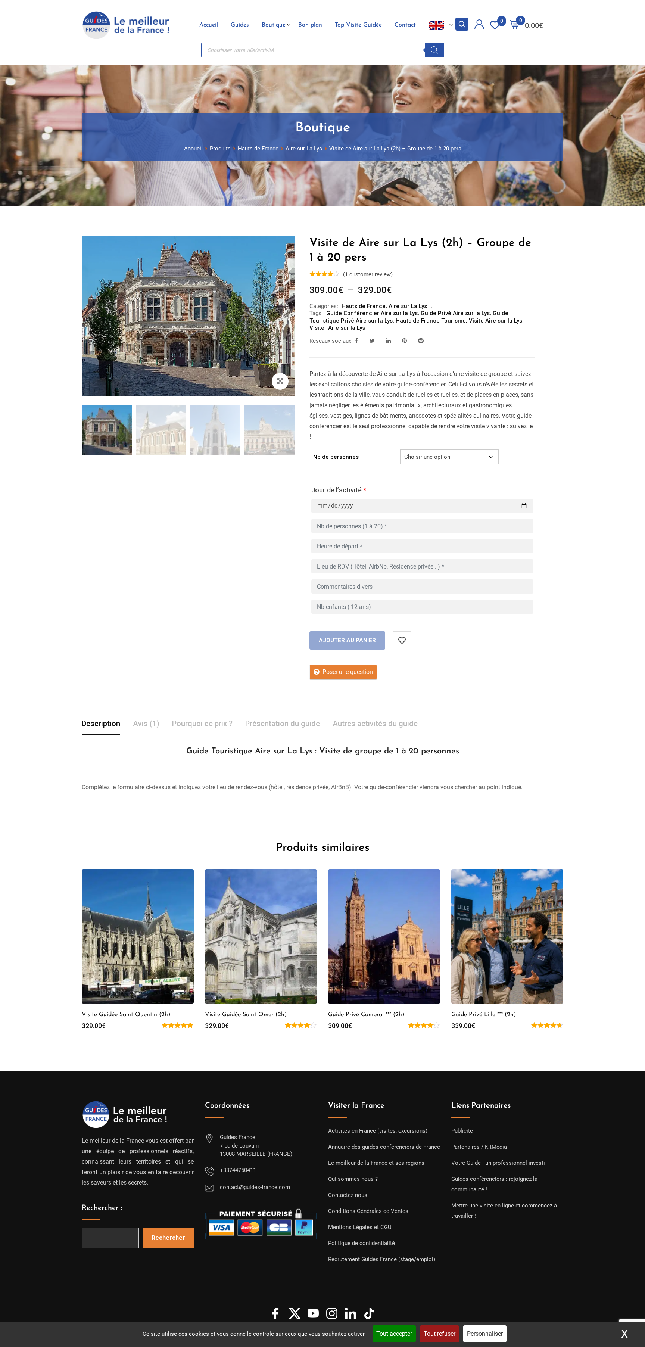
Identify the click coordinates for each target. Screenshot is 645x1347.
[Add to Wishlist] (402, 640)
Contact (405, 25)
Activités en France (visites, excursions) (377, 1130)
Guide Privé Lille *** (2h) (483, 1015)
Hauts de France (364, 306)
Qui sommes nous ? (353, 1179)
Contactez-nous (347, 1195)
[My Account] (479, 25)
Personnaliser (485, 1333)
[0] (514, 25)
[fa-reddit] (421, 340)
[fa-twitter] (372, 340)
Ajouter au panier (347, 640)
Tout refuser (439, 1333)
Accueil (208, 25)
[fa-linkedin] (388, 340)
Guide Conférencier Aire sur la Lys (372, 313)
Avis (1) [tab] (146, 723)
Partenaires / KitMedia (479, 1147)
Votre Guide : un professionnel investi (498, 1163)
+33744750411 (238, 1170)
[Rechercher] (434, 50)
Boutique (274, 25)
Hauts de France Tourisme (431, 320)
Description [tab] (101, 723)
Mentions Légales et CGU (360, 1227)
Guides (240, 25)
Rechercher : (102, 1208)
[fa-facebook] (356, 340)
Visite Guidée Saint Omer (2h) (246, 1015)
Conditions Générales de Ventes (368, 1211)
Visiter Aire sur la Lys (337, 327)
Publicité (462, 1130)
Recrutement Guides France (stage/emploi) (381, 1259)
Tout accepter (394, 1333)
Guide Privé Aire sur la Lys (455, 313)
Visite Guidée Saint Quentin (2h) (126, 1015)
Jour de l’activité (338, 490)
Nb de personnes (336, 457)
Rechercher (168, 1237)
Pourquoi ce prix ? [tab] (202, 723)
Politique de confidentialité (361, 1243)
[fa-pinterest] (404, 340)
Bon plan (310, 25)
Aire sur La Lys (408, 306)
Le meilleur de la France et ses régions (376, 1163)
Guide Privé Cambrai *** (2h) (366, 1015)
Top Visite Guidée (358, 25)
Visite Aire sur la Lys (495, 320)
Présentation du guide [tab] (282, 723)
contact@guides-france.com (255, 1187)
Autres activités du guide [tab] (375, 723)
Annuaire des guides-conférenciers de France (384, 1147)
